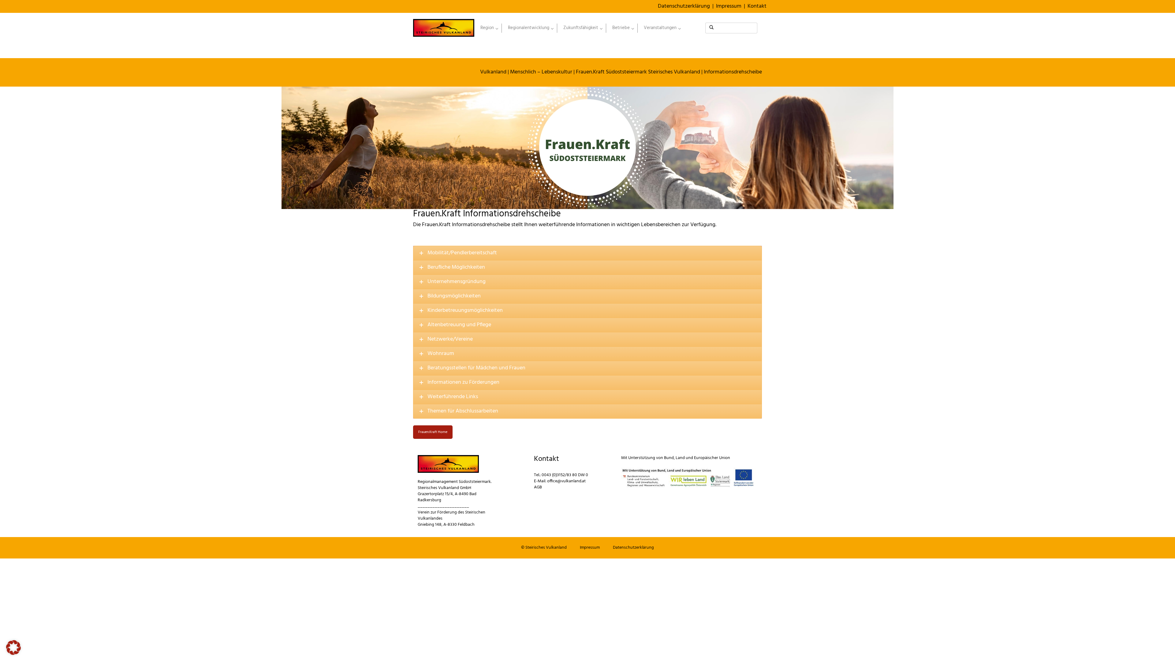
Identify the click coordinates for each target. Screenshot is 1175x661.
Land (680, 457)
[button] (13, 647)
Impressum (728, 6)
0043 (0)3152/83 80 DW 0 (565, 475)
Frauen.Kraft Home (432, 432)
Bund (669, 457)
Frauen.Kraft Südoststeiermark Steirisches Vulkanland (638, 72)
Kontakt (757, 6)
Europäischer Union (712, 457)
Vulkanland (493, 72)
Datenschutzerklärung (684, 6)
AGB (538, 487)
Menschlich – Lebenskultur (541, 72)
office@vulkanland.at (566, 481)
